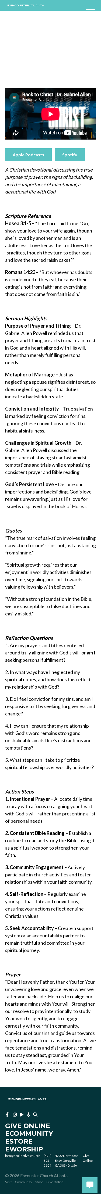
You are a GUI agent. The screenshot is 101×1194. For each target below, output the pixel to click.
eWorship (24, 1149)
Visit (8, 1182)
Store (39, 1182)
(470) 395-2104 (47, 1160)
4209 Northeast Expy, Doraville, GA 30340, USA (66, 1160)
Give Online (55, 1182)
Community (23, 1182)
